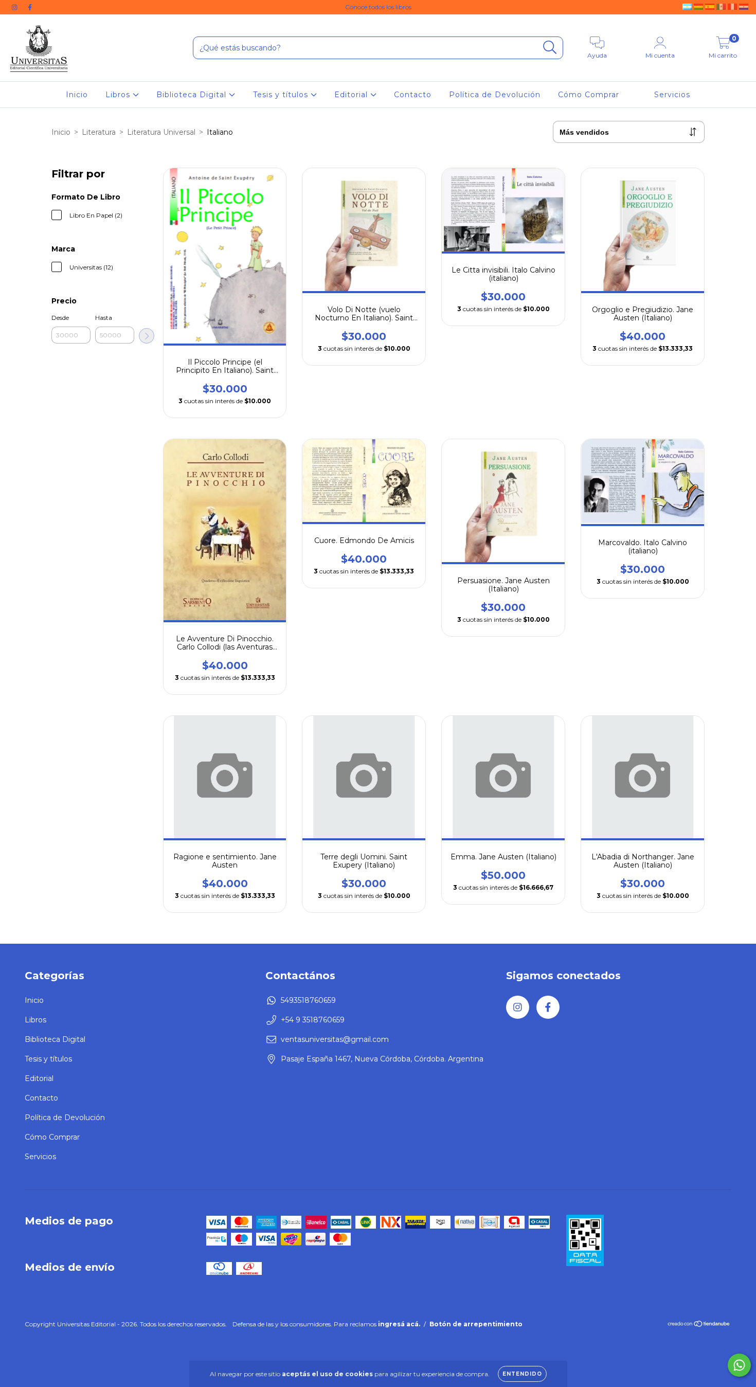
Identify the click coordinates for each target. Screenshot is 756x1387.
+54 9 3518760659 (313, 1019)
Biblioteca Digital (192, 94)
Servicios (672, 94)
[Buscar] (550, 47)
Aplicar (146, 336)
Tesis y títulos (282, 94)
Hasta (103, 317)
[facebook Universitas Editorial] (30, 7)
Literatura (99, 132)
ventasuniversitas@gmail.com (335, 1039)
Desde (60, 317)
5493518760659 (308, 1000)
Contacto (412, 94)
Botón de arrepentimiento (476, 1324)
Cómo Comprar (588, 94)
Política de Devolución (495, 94)
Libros (119, 94)
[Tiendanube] (699, 1324)
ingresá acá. (399, 1324)
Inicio (77, 94)
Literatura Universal (161, 132)
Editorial (352, 94)
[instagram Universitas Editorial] (15, 7)
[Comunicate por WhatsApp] (739, 1365)
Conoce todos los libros (378, 7)
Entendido (522, 1374)
